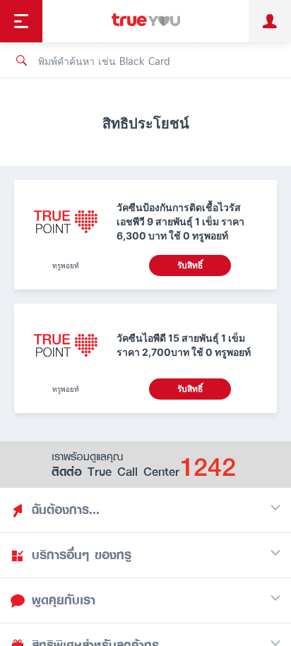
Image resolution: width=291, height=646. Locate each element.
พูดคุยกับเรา (63, 600)
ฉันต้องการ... (66, 510)
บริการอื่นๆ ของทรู (81, 555)
